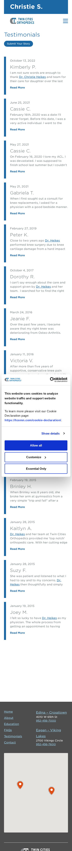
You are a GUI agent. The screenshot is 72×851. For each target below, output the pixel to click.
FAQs (8, 730)
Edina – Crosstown (51, 712)
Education (11, 724)
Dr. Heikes (52, 240)
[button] (20, 785)
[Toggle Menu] (65, 21)
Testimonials (13, 736)
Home (8, 711)
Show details (50, 433)
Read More (17, 87)
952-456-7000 (46, 720)
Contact (10, 742)
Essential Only (36, 468)
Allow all (36, 445)
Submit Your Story (18, 43)
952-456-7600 (46, 744)
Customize (33, 457)
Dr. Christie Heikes (32, 77)
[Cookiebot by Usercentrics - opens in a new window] (50, 379)
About (8, 717)
